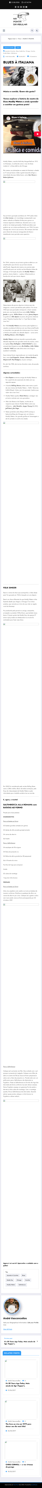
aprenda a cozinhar (10, 51)
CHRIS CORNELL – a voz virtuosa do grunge (19, 1465)
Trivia (18, 47)
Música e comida (9, 47)
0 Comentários (33, 56)
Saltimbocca (14, 53)
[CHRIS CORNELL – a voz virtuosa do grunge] (21, 1450)
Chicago (28, 51)
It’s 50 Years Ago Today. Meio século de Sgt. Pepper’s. (19, 1343)
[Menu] (4, 30)
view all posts (7, 1329)
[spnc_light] (37, 30)
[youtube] (26, 7)
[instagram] (24, 7)
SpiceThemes (34, 1485)
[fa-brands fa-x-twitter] (18, 7)
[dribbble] (21, 7)
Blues (17, 51)
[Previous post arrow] (37, 1341)
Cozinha (33, 51)
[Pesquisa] (32, 30)
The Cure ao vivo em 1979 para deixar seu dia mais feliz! (18, 1425)
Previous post (8, 1338)
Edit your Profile (33, 1322)
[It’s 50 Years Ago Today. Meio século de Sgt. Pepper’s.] (21, 1369)
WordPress (16, 1485)
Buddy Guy (22, 51)
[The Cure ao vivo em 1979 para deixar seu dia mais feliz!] (21, 1410)
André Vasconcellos (10, 56)
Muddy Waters (6, 53)
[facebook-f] (16, 7)
